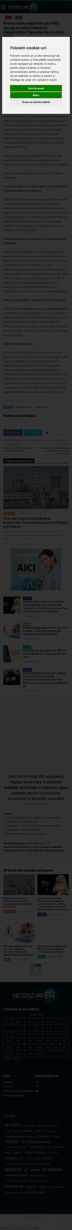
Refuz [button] (36, 95)
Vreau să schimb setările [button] (36, 102)
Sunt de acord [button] (36, 88)
